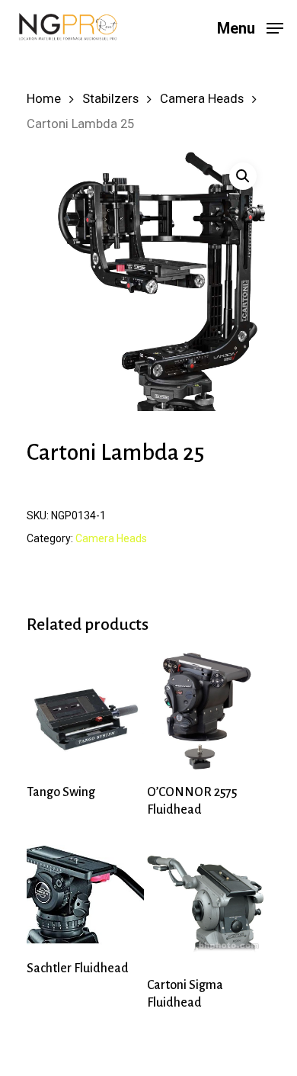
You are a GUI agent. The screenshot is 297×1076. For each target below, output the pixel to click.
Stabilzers (110, 99)
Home (44, 99)
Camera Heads (202, 99)
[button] (243, 176)
